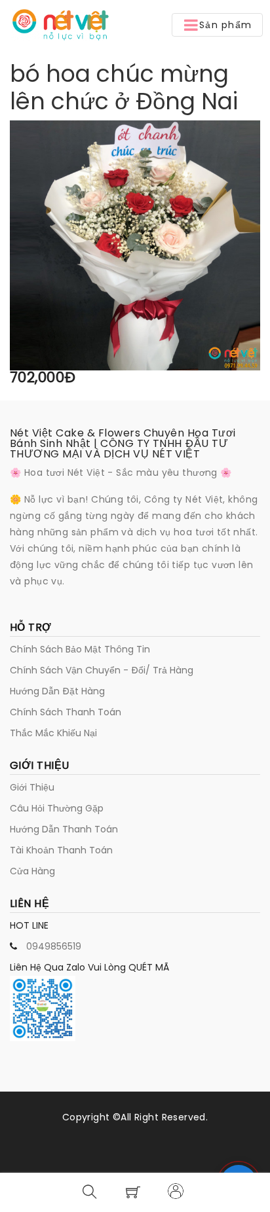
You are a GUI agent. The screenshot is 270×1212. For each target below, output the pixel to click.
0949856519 (53, 946)
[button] (217, 25)
